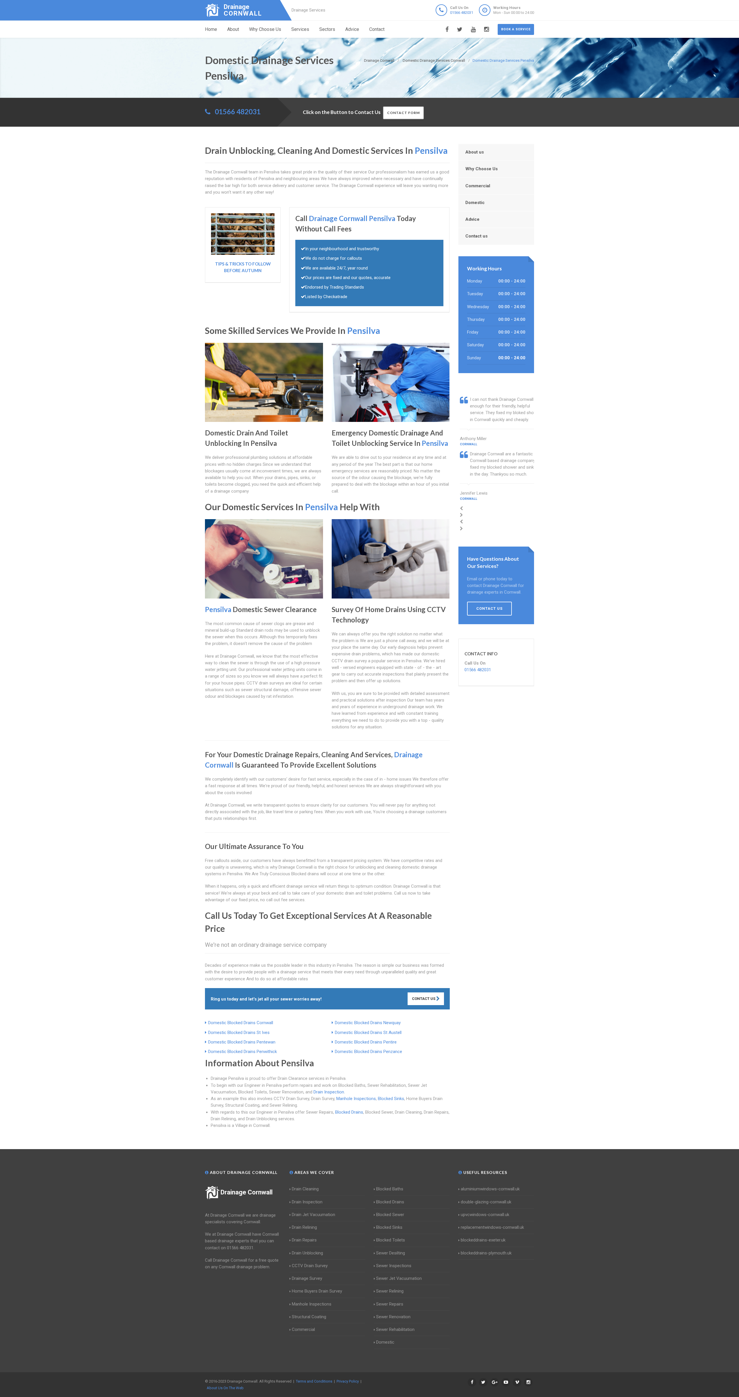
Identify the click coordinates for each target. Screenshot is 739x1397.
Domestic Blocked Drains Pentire (366, 1042)
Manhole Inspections (356, 1098)
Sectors (327, 29)
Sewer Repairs (389, 1304)
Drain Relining (304, 1227)
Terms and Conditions (314, 1381)
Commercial (477, 185)
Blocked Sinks (391, 1098)
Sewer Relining (390, 1291)
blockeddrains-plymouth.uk (486, 1253)
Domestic (475, 202)
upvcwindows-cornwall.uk (485, 1214)
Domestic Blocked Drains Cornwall (240, 1022)
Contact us (476, 236)
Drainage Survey (307, 1278)
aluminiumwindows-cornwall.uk (490, 1189)
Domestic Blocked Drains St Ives (239, 1032)
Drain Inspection (328, 1092)
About (233, 29)
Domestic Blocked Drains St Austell (368, 1032)
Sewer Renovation (393, 1316)
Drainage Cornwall (247, 1192)
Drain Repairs (304, 1240)
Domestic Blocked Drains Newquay (368, 1022)
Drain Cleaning (305, 1189)
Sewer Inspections (393, 1265)
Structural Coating (309, 1316)
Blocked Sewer (390, 1214)
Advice (352, 29)
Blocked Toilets (390, 1240)
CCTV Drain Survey (310, 1265)
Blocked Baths (389, 1189)
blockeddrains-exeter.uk (483, 1240)
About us (474, 152)
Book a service (516, 29)
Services (300, 29)
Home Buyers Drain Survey (317, 1291)
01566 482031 (461, 12)
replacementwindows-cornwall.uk (492, 1227)
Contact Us (424, 998)
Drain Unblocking (307, 1253)
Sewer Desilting (390, 1253)
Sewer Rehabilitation (395, 1329)
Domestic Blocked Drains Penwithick (242, 1051)
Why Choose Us (265, 29)
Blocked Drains (349, 1112)
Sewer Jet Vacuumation (399, 1278)
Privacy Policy (348, 1381)
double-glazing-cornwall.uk (486, 1202)
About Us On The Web (225, 1388)
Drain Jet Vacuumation (313, 1214)
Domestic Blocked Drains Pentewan (241, 1042)
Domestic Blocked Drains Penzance (368, 1051)
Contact (377, 29)
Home (211, 29)
